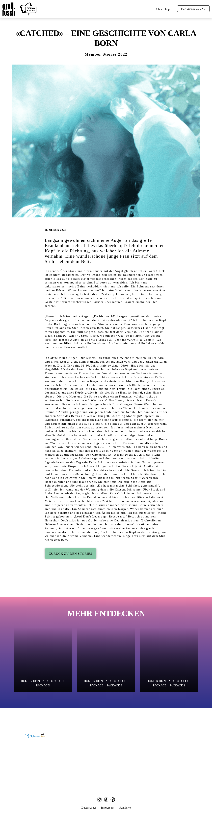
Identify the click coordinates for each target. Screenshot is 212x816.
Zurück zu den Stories (70, 553)
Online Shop (162, 9)
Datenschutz (88, 807)
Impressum (107, 807)
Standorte (125, 807)
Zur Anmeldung (193, 8)
